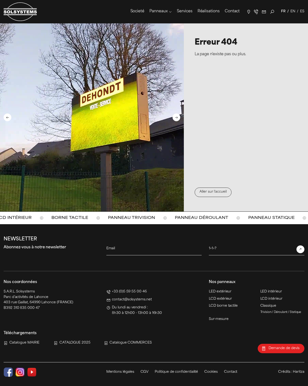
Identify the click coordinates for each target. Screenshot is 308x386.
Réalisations (209, 11)
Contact (232, 11)
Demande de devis (284, 348)
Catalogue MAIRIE (24, 342)
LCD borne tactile (223, 305)
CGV (145, 371)
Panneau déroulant (165, 218)
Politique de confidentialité (176, 371)
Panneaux (158, 11)
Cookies (211, 371)
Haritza (298, 371)
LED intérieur (271, 291)
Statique (295, 312)
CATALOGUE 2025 (74, 342)
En (292, 11)
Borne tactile (34, 218)
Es (302, 11)
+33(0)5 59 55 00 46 (256, 11)
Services (184, 11)
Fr (283, 11)
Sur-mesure (218, 319)
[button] (7, 117)
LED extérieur (220, 291)
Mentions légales (120, 371)
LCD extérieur (220, 298)
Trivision (265, 312)
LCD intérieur (271, 298)
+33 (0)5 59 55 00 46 (129, 291)
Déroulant (280, 312)
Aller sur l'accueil (213, 191)
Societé (137, 11)
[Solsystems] (20, 11)
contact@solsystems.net (264, 11)
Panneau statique (235, 218)
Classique (268, 305)
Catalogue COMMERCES (130, 342)
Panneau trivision (95, 218)
